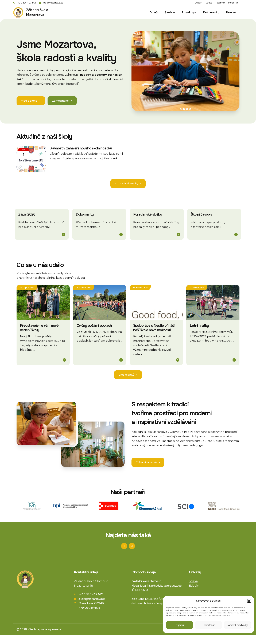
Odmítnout (209, 625)
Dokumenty (211, 12)
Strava (209, 2)
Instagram (233, 2)
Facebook (220, 2)
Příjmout (179, 625)
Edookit (198, 2)
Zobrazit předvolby (237, 625)
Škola (168, 12)
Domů (154, 12)
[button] (249, 600)
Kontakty (232, 12)
